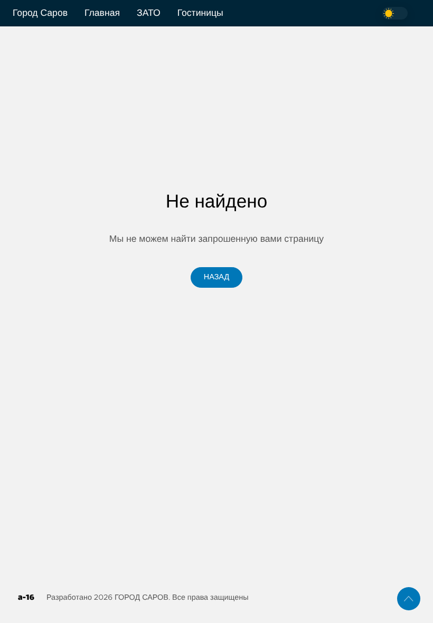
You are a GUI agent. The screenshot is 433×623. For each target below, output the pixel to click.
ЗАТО (149, 13)
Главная (102, 13)
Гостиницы (200, 13)
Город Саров (40, 13)
